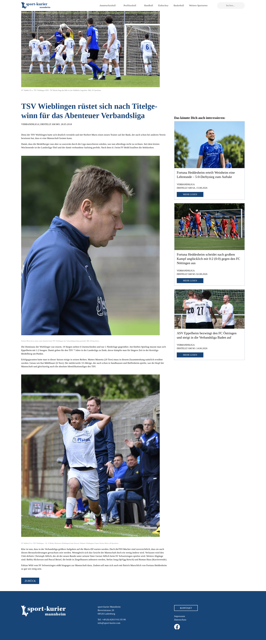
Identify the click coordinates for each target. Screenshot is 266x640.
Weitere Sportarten (198, 5)
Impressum (179, 616)
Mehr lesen (190, 194)
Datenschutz (180, 619)
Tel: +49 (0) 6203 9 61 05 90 (112, 619)
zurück (30, 580)
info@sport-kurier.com (109, 623)
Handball (148, 5)
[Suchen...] (220, 5)
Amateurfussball (107, 5)
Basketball (179, 5)
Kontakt (186, 608)
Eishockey (163, 5)
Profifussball (130, 5)
